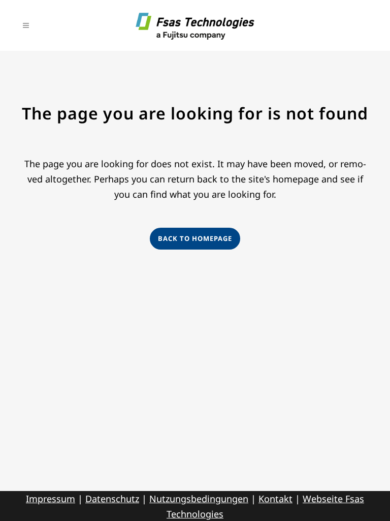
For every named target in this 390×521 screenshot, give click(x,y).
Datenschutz (112, 499)
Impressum (50, 499)
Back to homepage (195, 238)
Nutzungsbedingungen (198, 499)
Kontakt (275, 499)
